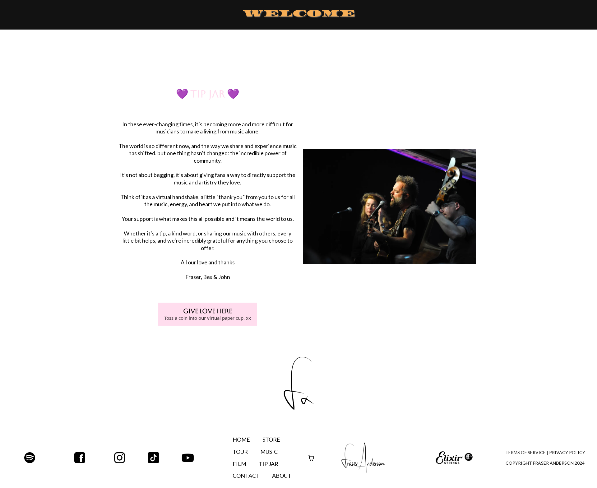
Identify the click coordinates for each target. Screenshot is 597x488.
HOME (241, 439)
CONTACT (246, 475)
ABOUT (281, 475)
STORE (271, 439)
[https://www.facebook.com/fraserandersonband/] (80, 457)
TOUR (240, 451)
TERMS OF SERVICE (525, 452)
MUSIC (269, 451)
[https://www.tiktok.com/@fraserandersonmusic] (165, 457)
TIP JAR (268, 463)
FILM (239, 463)
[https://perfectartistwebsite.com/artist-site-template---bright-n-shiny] (363, 458)
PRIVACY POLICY (567, 452)
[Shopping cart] (311, 458)
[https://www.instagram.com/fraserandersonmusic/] (131, 457)
